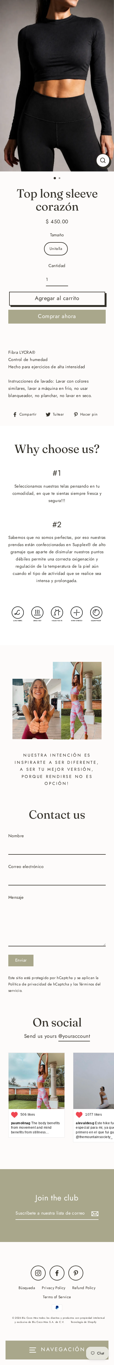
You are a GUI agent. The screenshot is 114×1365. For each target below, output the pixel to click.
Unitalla (56, 248)
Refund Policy (83, 1287)
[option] (57, 85)
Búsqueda (27, 1287)
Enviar (21, 960)
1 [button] (55, 178)
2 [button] (60, 178)
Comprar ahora (57, 316)
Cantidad (56, 266)
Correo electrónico (25, 867)
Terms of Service (57, 1297)
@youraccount (74, 1036)
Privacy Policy (53, 1287)
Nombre (16, 836)
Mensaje (16, 897)
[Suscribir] (94, 1213)
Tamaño (57, 235)
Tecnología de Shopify (84, 1322)
